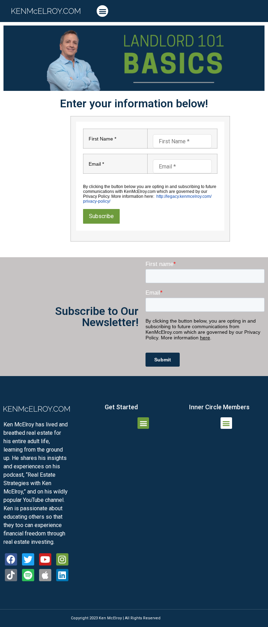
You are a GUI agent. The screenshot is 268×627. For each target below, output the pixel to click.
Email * (96, 163)
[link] (46, 11)
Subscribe (101, 216)
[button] (102, 11)
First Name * (102, 138)
